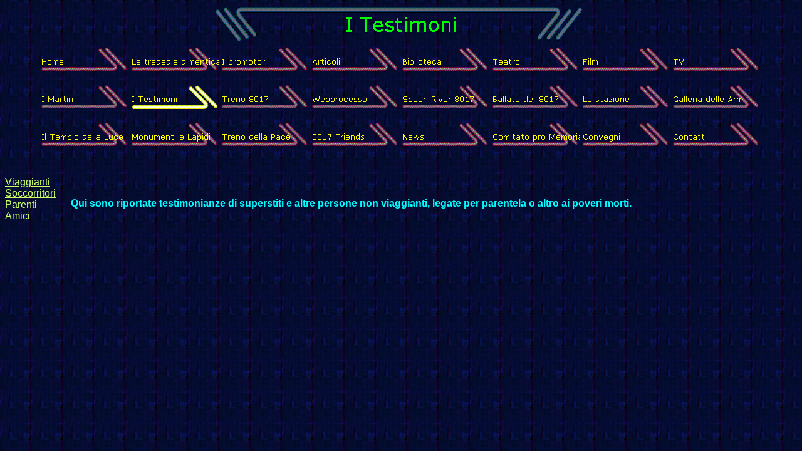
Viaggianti (27, 182)
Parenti (21, 204)
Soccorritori (30, 193)
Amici (17, 215)
